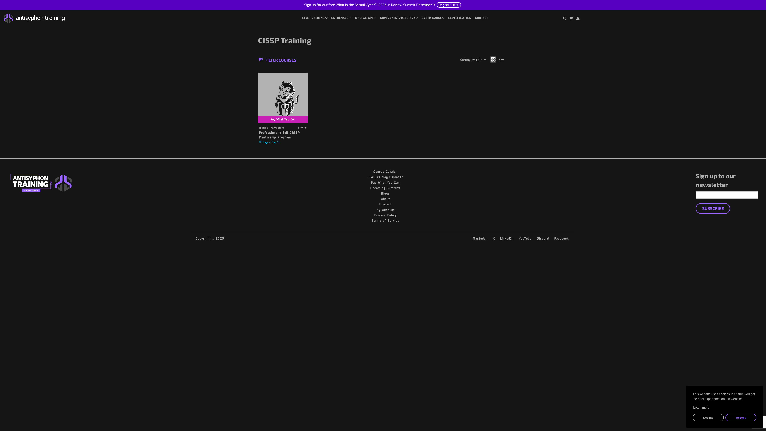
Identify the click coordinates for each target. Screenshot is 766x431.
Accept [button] (741, 417)
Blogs (385, 193)
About (385, 199)
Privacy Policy (385, 215)
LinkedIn (506, 238)
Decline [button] (708, 417)
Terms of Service (385, 220)
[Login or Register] (577, 19)
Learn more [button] (701, 407)
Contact (481, 18)
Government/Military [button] (397, 18)
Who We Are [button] (364, 18)
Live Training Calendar (385, 177)
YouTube (525, 238)
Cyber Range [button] (432, 18)
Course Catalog (385, 171)
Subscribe (713, 208)
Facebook (561, 238)
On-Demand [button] (339, 18)
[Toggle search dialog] (564, 19)
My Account (385, 210)
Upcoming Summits (385, 188)
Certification (459, 18)
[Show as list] (501, 59)
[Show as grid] (493, 59)
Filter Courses (280, 60)
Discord (543, 238)
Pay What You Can (385, 182)
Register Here (449, 5)
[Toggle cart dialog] (571, 19)
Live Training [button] (313, 18)
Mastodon (480, 238)
